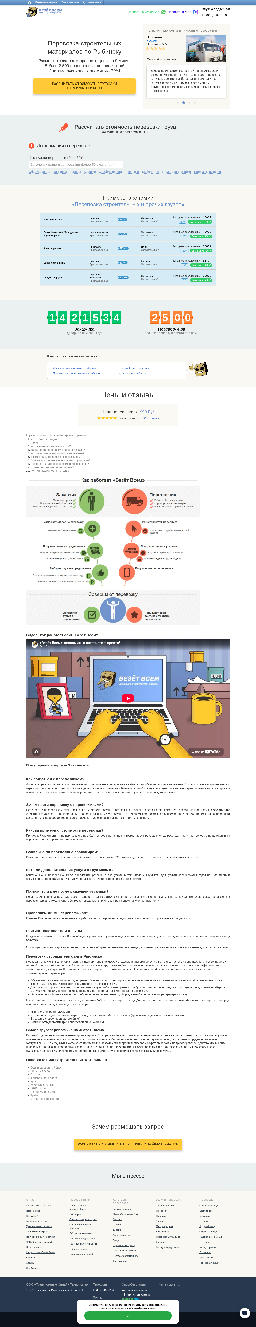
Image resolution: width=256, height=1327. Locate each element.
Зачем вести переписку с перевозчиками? (57, 449)
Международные (208, 1247)
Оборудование (39, 171)
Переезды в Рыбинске (134, 373)
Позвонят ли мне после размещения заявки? (59, 463)
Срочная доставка (165, 1205)
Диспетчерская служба (81, 1254)
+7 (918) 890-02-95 (215, 15)
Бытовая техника (178, 171)
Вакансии (31, 1257)
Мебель (147, 171)
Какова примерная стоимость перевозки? (57, 453)
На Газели (204, 1242)
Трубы (34, 1095)
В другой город (207, 1226)
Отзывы (30, 1263)
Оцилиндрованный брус (46, 1067)
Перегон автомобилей (124, 1250)
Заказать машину (122, 1209)
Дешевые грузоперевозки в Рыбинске (74, 367)
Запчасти (60, 171)
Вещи (116, 1240)
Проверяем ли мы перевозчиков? (52, 467)
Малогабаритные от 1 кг (125, 1214)
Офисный (204, 1216)
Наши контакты (34, 1247)
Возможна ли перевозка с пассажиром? (56, 456)
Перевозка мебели (209, 1263)
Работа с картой (78, 1249)
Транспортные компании (39, 1226)
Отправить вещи (208, 1231)
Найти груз (75, 1214)
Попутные (161, 1216)
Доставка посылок (122, 1235)
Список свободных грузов (83, 1219)
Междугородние (164, 1226)
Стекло (35, 1074)
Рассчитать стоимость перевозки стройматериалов (84, 86)
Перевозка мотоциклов (168, 1237)
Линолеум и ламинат (43, 1091)
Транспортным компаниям (83, 1243)
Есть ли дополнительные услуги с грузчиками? (60, 460)
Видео (34, 442)
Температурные (121, 1261)
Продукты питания (207, 171)
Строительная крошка (44, 1098)
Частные (160, 1221)
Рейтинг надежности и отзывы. (50, 470)
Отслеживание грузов (37, 1231)
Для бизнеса (32, 1268)
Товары (75, 171)
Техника (133, 171)
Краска (34, 1081)
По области (205, 1252)
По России (161, 1210)
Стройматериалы (111, 171)
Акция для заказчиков (37, 1221)
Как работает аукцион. (44, 439)
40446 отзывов (150, 417)
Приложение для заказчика (40, 1237)
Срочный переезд (208, 1205)
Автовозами (162, 1231)
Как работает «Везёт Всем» (40, 1252)
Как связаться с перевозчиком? (50, 446)
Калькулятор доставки (168, 1247)
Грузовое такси (207, 1257)
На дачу (203, 1221)
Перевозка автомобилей (125, 1256)
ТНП (159, 171)
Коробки (90, 171)
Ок (128, 1315)
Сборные (117, 1219)
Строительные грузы (124, 1245)
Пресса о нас (33, 1210)
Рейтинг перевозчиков (81, 1233)
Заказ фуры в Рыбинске (135, 367)
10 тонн (117, 1230)
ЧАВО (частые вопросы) (39, 1242)
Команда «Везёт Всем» (38, 1205)
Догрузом (161, 1242)
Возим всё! (32, 1216)
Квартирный (205, 1210)
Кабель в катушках (42, 1084)
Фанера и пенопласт (43, 1077)
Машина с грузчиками (210, 1237)
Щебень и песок (40, 1071)
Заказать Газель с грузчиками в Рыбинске (77, 373)
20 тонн (117, 1224)
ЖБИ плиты (38, 1088)
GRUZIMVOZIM (156, 40)
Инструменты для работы (82, 1238)
